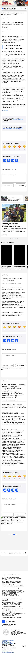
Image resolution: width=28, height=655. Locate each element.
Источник (5, 110)
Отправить (20, 185)
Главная (4, 553)
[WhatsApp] (16, 160)
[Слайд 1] (10, 238)
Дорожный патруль (15, 553)
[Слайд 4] (15, 238)
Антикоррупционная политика (8, 640)
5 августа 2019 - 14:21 (7, 400)
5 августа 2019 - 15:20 (7, 29)
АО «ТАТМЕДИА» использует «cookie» (7, 643)
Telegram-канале (17, 119)
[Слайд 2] (12, 238)
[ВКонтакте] (4, 160)
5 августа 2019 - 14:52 (7, 283)
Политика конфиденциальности (8, 651)
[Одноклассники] (8, 160)
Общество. (5, 18)
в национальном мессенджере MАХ (13, 127)
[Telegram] (12, 160)
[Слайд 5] (17, 238)
